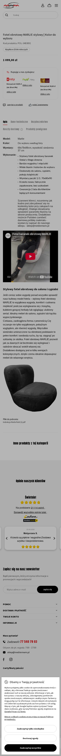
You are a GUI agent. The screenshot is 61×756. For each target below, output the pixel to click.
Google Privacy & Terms (15, 711)
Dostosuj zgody (30, 738)
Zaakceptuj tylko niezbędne (30, 728)
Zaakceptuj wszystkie (30, 748)
